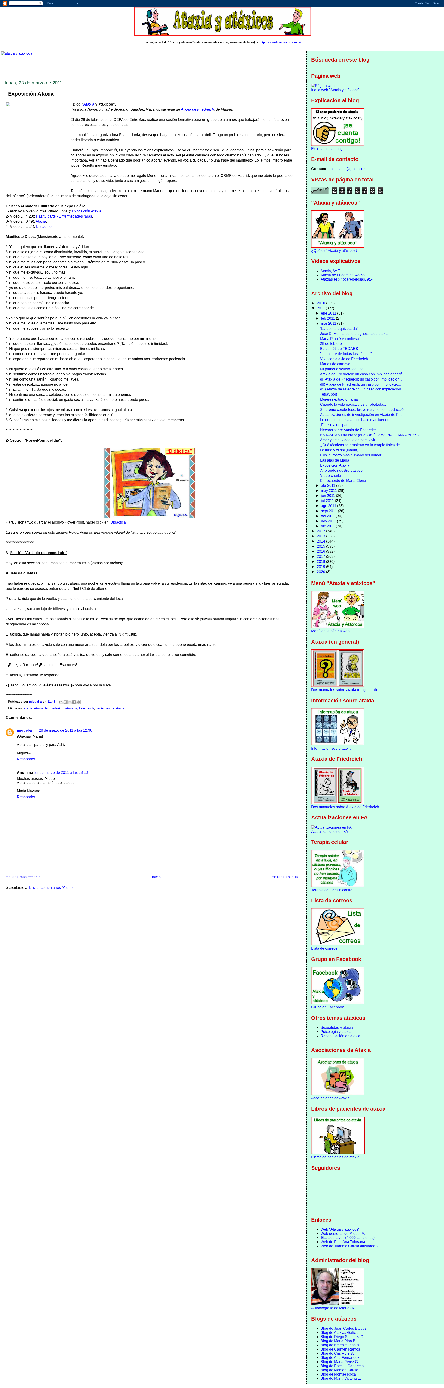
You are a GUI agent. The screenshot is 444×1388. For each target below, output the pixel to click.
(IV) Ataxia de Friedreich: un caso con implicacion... (362, 389)
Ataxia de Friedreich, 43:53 (343, 275)
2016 (321, 551)
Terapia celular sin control (332, 890)
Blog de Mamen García (339, 1370)
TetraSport (328, 394)
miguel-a (24, 730)
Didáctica (118, 522)
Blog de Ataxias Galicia (340, 1333)
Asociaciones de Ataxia (330, 1098)
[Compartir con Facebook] (74, 702)
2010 (321, 303)
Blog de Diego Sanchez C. (342, 1337)
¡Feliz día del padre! (336, 425)
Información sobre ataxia (331, 748)
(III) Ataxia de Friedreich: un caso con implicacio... (360, 384)
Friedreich (86, 708)
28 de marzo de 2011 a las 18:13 (61, 772)
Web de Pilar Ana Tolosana (343, 1242)
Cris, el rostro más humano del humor (350, 455)
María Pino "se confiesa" (340, 339)
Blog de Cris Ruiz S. (337, 1353)
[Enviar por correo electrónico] (61, 702)
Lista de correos (324, 948)
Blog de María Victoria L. (341, 1378)
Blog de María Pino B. (338, 1341)
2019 (321, 567)
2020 (321, 572)
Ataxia (88, 104)
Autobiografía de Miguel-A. (333, 1308)
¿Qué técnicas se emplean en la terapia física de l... (362, 445)
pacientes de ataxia (110, 708)
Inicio (156, 877)
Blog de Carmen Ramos (340, 1349)
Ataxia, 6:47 (330, 271)
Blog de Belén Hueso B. (340, 1345)
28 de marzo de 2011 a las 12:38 (65, 730)
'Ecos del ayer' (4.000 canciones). (348, 1238)
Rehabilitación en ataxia (340, 1036)
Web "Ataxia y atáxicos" (340, 1229)
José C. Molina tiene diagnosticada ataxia (354, 334)
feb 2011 (328, 318)
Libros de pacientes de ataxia (335, 1157)
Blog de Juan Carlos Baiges (344, 1328)
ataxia (28, 708)
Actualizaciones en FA (329, 831)
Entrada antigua (285, 877)
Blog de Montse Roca (338, 1374)
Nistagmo (44, 226)
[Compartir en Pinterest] (78, 702)
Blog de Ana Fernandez (340, 1358)
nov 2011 (329, 521)
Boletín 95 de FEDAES (339, 349)
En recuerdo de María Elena (343, 481)
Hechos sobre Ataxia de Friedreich (348, 430)
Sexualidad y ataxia (337, 1027)
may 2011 (329, 491)
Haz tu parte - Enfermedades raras (64, 216)
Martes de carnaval (335, 364)
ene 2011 (329, 313)
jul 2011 (328, 501)
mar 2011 (329, 323)
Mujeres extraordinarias (339, 399)
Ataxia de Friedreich (197, 109)
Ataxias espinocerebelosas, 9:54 (347, 279)
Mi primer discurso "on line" (342, 369)
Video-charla (330, 475)
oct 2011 (328, 516)
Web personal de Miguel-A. (343, 1233)
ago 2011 (329, 506)
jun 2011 (328, 496)
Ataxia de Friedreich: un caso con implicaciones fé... (362, 374)
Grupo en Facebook (327, 1007)
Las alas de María (334, 460)
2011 (321, 308)
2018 (321, 562)
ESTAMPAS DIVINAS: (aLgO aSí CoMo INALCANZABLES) (369, 435)
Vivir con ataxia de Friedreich (344, 359)
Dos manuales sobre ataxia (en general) (344, 690)
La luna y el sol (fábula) (339, 450)
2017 (321, 556)
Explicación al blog (326, 149)
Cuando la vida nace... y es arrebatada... (353, 404)
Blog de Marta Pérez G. (340, 1362)
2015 (321, 546)
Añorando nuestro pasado (341, 470)
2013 (321, 536)
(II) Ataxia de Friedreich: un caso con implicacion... (361, 379)
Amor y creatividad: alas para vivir (347, 440)
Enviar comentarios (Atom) (51, 887)
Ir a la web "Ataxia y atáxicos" (335, 90)
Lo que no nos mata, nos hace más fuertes (354, 420)
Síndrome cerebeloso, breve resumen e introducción (363, 410)
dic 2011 (328, 526)
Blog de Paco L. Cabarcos (342, 1366)
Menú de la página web (330, 631)
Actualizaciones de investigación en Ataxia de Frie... (362, 415)
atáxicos (71, 708)
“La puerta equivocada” (339, 329)
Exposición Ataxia (86, 211)
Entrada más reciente (23, 877)
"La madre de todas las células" (346, 354)
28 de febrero (331, 344)
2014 (321, 541)
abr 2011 (328, 485)
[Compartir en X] (69, 702)
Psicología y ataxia (336, 1032)
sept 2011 (329, 511)
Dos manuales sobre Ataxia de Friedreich (345, 807)
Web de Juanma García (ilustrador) (349, 1246)
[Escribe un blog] (65, 702)
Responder (26, 759)
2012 (321, 531)
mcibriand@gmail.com (348, 169)
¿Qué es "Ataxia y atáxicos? (334, 251)
